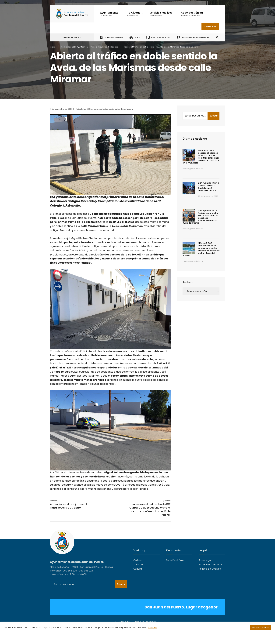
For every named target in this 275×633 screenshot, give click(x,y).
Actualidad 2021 (68, 47)
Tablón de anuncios (160, 37)
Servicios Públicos (160, 14)
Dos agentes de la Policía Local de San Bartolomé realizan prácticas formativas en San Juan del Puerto (201, 217)
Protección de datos (210, 564)
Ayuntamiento (83, 47)
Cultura (137, 568)
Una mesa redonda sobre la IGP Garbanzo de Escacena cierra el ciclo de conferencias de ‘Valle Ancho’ (149, 508)
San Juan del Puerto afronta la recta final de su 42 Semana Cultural (208, 186)
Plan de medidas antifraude (195, 37)
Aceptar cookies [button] (260, 627)
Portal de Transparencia (147, 622)
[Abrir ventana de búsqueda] (217, 37)
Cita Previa (210, 26)
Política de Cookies (210, 568)
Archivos (188, 282)
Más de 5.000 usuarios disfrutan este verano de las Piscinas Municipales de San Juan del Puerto (201, 249)
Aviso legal (205, 560)
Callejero (138, 560)
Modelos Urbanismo (113, 37)
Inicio (52, 47)
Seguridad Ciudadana (108, 47)
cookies (152, 627)
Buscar (214, 115)
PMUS (137, 37)
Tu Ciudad (134, 14)
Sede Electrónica (192, 14)
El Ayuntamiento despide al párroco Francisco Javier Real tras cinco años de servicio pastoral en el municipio (201, 156)
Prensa (94, 47)
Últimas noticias (195, 139)
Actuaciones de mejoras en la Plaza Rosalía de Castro (69, 504)
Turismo (138, 564)
